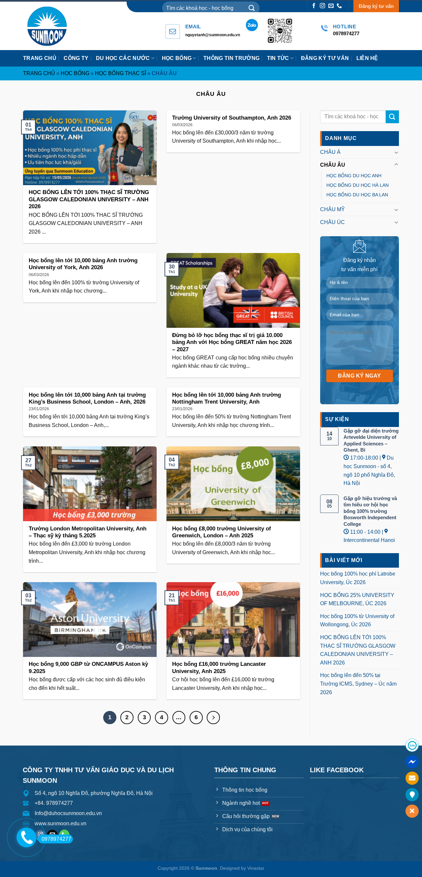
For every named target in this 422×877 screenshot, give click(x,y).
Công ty (76, 58)
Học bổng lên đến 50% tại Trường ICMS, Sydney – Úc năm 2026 (358, 683)
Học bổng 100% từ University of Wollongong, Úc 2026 (357, 620)
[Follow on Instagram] (322, 6)
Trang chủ (39, 58)
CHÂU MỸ (332, 209)
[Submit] (251, 8)
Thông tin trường (231, 58)
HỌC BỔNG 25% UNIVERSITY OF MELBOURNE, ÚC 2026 (357, 599)
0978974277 (56, 839)
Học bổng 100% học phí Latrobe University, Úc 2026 (357, 578)
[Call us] (339, 6)
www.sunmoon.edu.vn (60, 823)
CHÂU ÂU (332, 165)
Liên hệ (367, 58)
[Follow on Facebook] (313, 6)
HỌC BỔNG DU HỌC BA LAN (357, 194)
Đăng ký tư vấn (376, 6)
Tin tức (278, 58)
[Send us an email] (331, 6)
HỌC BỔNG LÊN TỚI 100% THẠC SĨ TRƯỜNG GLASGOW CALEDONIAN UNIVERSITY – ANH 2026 (357, 650)
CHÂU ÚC (332, 222)
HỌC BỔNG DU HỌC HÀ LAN (357, 185)
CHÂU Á (330, 152)
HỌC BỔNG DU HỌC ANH (353, 175)
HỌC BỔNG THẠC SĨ (120, 73)
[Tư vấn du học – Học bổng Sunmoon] (50, 26)
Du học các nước (123, 58)
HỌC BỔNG (177, 58)
